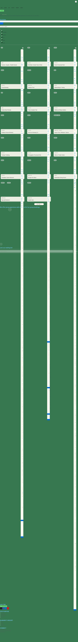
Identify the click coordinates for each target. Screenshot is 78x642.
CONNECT (3, 628)
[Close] (22, 537)
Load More (38, 204)
